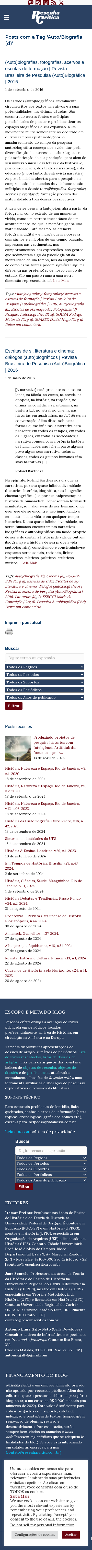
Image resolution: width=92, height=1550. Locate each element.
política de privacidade (52, 1131)
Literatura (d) (25, 596)
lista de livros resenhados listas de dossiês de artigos (45, 1057)
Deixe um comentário (23, 324)
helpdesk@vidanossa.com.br (52, 1122)
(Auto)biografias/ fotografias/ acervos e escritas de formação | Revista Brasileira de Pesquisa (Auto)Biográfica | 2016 (42, 298)
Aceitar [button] (71, 1534)
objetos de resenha (39, 1067)
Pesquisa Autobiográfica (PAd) (29, 314)
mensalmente (16, 1077)
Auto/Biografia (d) (29, 576)
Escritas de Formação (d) (31, 309)
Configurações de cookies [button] (35, 1534)
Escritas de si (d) (40, 581)
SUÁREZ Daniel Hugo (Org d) (59, 319)
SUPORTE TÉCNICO (22, 1097)
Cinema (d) (55, 576)
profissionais (38, 1072)
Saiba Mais (19, 1496)
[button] (30, 2)
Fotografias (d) (64, 309)
